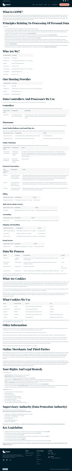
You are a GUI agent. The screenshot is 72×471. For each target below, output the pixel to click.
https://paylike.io (39, 189)
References (41, 4)
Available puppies (65, 4)
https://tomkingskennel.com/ (18, 63)
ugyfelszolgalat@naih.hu (13, 420)
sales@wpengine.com (16, 94)
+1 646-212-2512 (15, 66)
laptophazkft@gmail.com (17, 71)
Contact (45, 4)
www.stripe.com (64, 184)
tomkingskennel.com (43, 18)
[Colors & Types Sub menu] (57, 4)
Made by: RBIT (5, 469)
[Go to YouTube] (63, 1)
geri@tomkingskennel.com (49, 273)
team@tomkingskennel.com (55, 457)
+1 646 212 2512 (53, 454)
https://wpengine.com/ (17, 91)
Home (33, 4)
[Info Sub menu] (50, 4)
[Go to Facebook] (65, 1)
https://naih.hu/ (12, 421)
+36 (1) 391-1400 (14, 417)
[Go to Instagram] (67, 1)
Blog (36, 4)
